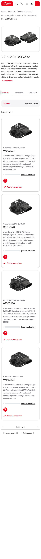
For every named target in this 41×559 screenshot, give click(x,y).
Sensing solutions (24, 11)
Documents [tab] (19, 92)
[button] (26, 3)
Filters (7, 104)
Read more (8, 80)
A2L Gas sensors (30, 15)
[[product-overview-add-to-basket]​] (5, 181)
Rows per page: (9, 433)
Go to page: (27, 433)
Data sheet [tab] (33, 92)
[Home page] (7, 3)
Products (11, 11)
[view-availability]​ (28, 174)
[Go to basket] (21, 3)
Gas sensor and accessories (11, 15)
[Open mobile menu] (37, 3)
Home (3, 11)
